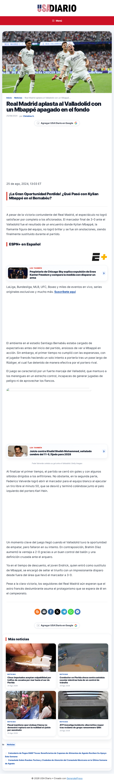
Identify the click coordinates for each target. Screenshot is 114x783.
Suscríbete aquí (65, 292)
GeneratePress (75, 778)
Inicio (9, 98)
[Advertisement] (57, 159)
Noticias (18, 98)
